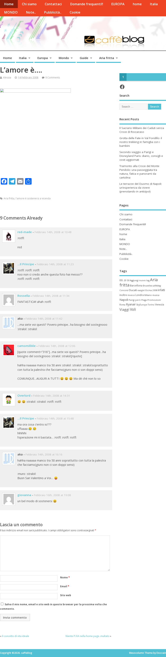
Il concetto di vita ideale (15, 636)
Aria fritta (106, 58)
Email (64, 586)
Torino (151, 304)
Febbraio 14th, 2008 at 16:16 (44, 454)
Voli (133, 309)
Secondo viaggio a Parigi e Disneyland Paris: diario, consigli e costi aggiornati (141, 156)
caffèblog (157, 285)
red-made (24, 232)
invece (131, 295)
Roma (122, 304)
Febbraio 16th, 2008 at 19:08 (52, 495)
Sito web (65, 595)
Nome (65, 577)
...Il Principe (25, 264)
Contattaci (53, 4)
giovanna (24, 495)
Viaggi (124, 309)
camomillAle (26, 346)
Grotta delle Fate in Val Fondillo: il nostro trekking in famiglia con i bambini (140, 142)
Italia (154, 4)
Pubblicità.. (52, 12)
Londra (139, 295)
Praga (144, 300)
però (138, 299)
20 (125, 280)
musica (155, 295)
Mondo (64, 58)
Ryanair (131, 304)
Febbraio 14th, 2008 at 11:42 (44, 318)
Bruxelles (147, 285)
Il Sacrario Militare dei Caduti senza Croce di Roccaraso (141, 130)
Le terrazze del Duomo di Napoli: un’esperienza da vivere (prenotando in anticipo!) (140, 187)
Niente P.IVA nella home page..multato (87, 636)
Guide (84, 58)
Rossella (23, 296)
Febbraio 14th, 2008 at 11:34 (51, 296)
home (137, 4)
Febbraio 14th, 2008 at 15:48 (55, 418)
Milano (148, 295)
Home (9, 4)
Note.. (31, 12)
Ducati (133, 290)
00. (121, 280)
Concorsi (123, 290)
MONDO (11, 12)
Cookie (75, 12)
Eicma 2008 (151, 290)
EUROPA (118, 4)
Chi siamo (29, 4)
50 (128, 280)
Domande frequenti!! (86, 4)
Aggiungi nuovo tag (139, 280)
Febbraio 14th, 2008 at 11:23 (55, 264)
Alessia (7, 77)
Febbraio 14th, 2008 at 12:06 (56, 346)
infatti (161, 290)
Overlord (23, 395)
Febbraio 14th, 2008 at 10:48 (53, 232)
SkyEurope (141, 304)
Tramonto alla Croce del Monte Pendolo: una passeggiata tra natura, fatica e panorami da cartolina (139, 171)
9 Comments (52, 77)
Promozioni (154, 299)
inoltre (123, 295)
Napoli (123, 300)
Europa (42, 58)
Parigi (132, 300)
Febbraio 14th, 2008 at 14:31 (51, 395)
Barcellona (136, 285)
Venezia (159, 304)
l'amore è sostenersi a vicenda (33, 198)
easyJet (141, 290)
